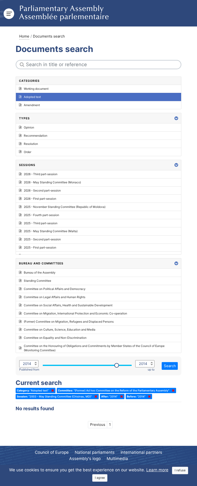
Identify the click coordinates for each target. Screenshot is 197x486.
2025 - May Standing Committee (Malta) (51, 231)
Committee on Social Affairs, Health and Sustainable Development (68, 305)
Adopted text (32, 97)
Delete (51, 390)
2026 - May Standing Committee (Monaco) (52, 182)
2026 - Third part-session (40, 174)
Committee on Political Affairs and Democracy (55, 289)
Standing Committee (37, 280)
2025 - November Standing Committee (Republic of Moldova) (64, 207)
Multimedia (117, 458)
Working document (36, 88)
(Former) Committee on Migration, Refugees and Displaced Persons (69, 321)
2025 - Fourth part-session (41, 215)
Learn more (157, 469)
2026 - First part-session (40, 198)
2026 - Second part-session (42, 190)
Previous (97, 424)
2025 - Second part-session (42, 239)
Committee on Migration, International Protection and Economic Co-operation (75, 313)
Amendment (32, 105)
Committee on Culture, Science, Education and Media (59, 329)
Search (170, 366)
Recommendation (35, 135)
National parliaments (95, 452)
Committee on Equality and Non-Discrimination (55, 337)
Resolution (31, 144)
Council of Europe (52, 452)
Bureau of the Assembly (39, 272)
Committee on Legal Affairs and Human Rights (54, 297)
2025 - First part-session (40, 247)
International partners (141, 452)
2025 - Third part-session (40, 223)
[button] (176, 118)
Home (24, 36)
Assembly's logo (85, 458)
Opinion (29, 127)
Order (27, 152)
